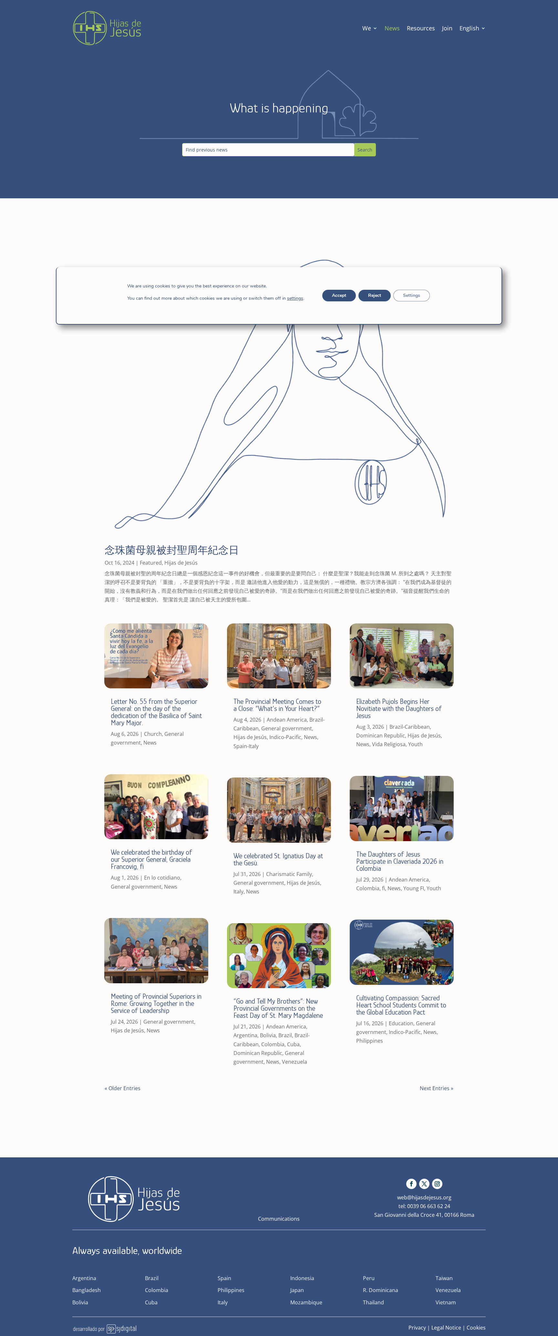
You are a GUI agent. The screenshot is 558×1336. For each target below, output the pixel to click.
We (366, 28)
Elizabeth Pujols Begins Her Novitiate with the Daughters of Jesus (399, 708)
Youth (415, 744)
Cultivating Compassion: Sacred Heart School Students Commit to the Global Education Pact (401, 1005)
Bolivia (268, 1035)
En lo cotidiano (162, 877)
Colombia (272, 1044)
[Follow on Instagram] (437, 1184)
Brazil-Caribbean (409, 726)
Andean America (287, 719)
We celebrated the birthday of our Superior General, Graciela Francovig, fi (151, 859)
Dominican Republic (257, 1053)
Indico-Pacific (285, 737)
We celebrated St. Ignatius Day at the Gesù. (278, 859)
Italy (238, 891)
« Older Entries (122, 1088)
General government (136, 886)
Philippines (369, 1040)
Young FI (413, 888)
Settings (411, 295)
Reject (374, 295)
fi (383, 888)
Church (153, 733)
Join (447, 28)
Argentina (245, 1035)
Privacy (417, 1327)
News (392, 28)
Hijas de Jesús (181, 562)
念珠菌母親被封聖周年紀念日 (172, 550)
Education (401, 1023)
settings (295, 298)
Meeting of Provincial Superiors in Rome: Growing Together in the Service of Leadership (156, 1003)
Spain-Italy (246, 746)
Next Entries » (436, 1088)
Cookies (476, 1327)
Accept (339, 295)
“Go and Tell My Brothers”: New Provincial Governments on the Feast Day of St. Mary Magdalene (278, 1008)
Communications (279, 1218)
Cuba (293, 1044)
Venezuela (294, 1061)
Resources (421, 28)
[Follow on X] (424, 1184)
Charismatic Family (289, 874)
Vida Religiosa (389, 744)
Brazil (285, 1035)
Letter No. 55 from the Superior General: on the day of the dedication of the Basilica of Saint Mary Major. (156, 712)
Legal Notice (446, 1327)
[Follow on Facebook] (411, 1184)
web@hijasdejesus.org (424, 1197)
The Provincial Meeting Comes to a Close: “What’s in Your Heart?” (277, 705)
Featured (151, 562)
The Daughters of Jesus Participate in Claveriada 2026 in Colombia (399, 861)
